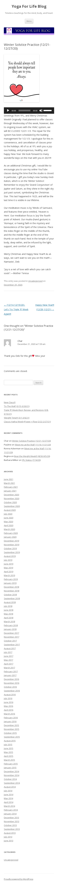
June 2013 (8, 840)
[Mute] (41, 110)
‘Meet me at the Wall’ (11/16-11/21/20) (33, 444)
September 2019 (12, 552)
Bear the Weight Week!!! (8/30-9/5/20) (32, 456)
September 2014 (12, 783)
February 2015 (11, 763)
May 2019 (8, 567)
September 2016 (12, 690)
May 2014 (8, 798)
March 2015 (9, 759)
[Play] (8, 110)
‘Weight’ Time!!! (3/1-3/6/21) (16, 417)
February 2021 (11, 487)
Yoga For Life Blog (29, 6)
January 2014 (10, 813)
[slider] (48, 110)
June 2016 (8, 702)
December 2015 (11, 725)
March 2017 (9, 667)
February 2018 (11, 625)
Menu (29, 21)
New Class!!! (9, 402)
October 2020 (10, 502)
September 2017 (12, 644)
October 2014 (10, 779)
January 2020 (10, 536)
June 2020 (8, 517)
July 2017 (8, 652)
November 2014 (11, 775)
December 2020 (11, 494)
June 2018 (8, 610)
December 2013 (11, 817)
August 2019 (10, 556)
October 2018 (10, 594)
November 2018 (11, 590)
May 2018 (8, 613)
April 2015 (8, 756)
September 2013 (12, 829)
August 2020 (10, 510)
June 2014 (8, 794)
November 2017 (11, 636)
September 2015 (12, 736)
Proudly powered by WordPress (18, 879)
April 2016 (8, 709)
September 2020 (12, 506)
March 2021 (9, 483)
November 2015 (11, 729)
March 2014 (9, 806)
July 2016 (8, 698)
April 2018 (8, 617)
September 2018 (12, 598)
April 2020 (8, 525)
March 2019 (9, 575)
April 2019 (8, 571)
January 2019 (10, 583)
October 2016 (10, 686)
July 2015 (8, 744)
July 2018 (8, 606)
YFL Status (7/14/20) (31, 460)
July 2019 (8, 560)
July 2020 (8, 513)
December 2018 (11, 586)
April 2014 (8, 802)
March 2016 (9, 713)
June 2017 (8, 656)
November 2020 (11, 498)
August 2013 (10, 832)
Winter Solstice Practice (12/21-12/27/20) (31, 440)
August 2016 (10, 694)
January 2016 (10, 721)
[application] (29, 110)
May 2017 (8, 660)
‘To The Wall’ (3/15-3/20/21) (16, 406)
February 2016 (11, 717)
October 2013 (10, 825)
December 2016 (11, 679)
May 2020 (8, 521)
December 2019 (11, 540)
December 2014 (11, 771)
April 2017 (8, 663)
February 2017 (11, 671)
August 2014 (10, 786)
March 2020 (9, 529)
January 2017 (10, 675)
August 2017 (10, 648)
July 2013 (8, 836)
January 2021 (10, 490)
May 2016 (8, 706)
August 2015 (10, 740)
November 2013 (11, 821)
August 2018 (10, 602)
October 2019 (10, 548)
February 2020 (11, 533)
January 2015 (10, 767)
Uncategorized (35, 281)
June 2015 (8, 748)
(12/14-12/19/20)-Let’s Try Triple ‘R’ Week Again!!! (16, 309)
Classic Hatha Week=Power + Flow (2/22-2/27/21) (27, 421)
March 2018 (9, 621)
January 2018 (10, 629)
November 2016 (11, 683)
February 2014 (11, 809)
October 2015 (10, 733)
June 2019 (8, 563)
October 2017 (10, 640)
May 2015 (8, 752)
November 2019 (11, 544)
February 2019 (11, 579)
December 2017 (11, 633)
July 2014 (8, 790)
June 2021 (8, 479)
